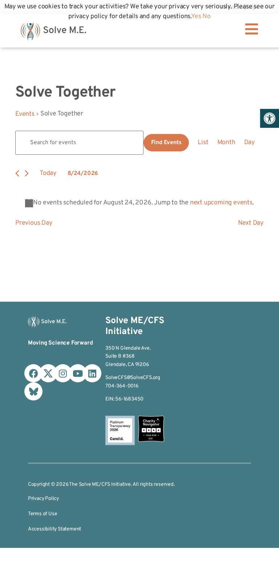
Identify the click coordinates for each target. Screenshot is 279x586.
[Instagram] (63, 373)
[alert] (139, 202)
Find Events (166, 142)
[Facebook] (33, 373)
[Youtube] (78, 373)
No (206, 16)
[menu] (251, 29)
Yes (196, 16)
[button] (269, 118)
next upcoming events (221, 203)
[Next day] (27, 173)
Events (25, 114)
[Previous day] (17, 173)
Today (48, 173)
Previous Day (34, 223)
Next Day (251, 223)
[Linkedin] (92, 373)
